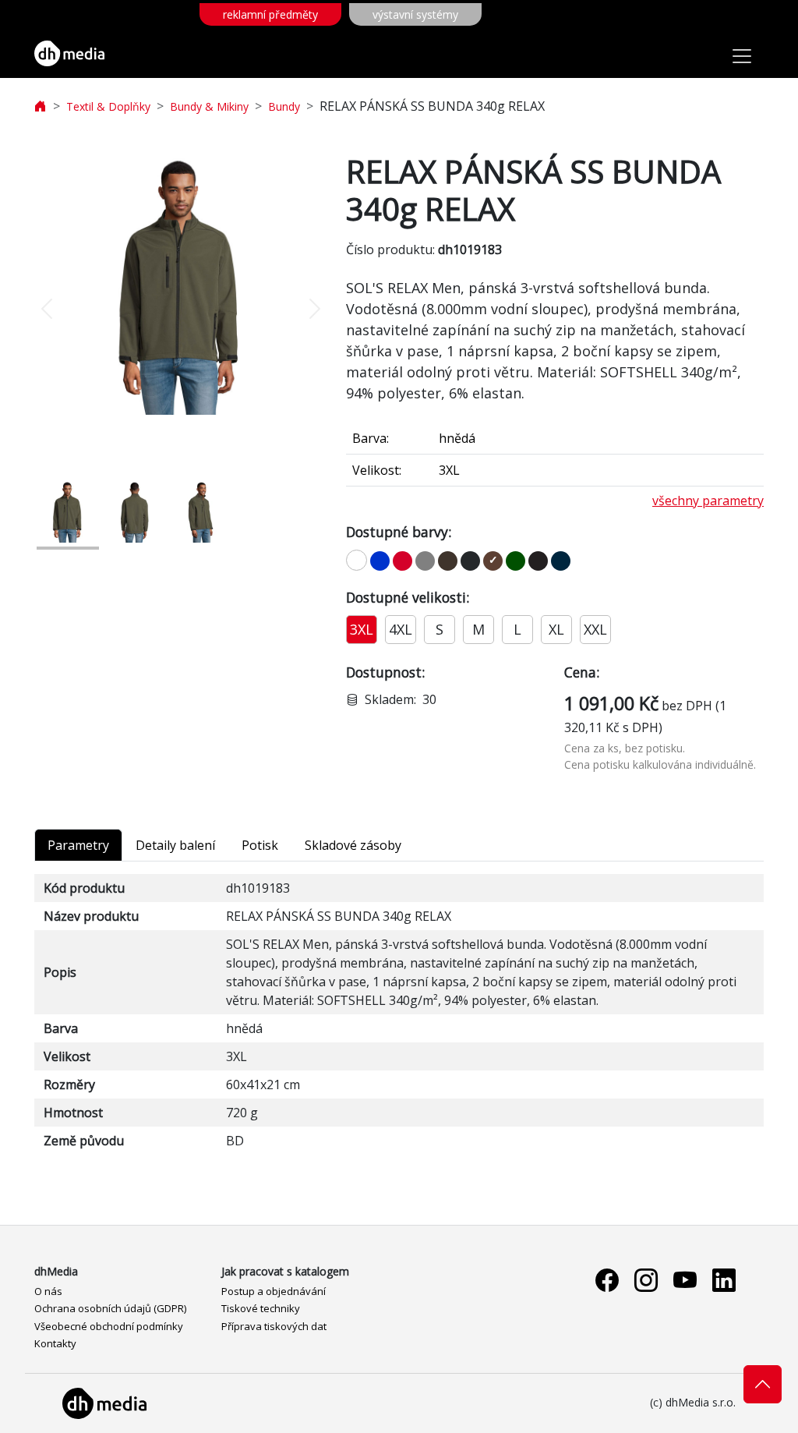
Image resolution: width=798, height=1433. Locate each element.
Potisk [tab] (260, 845)
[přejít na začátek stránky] (762, 1384)
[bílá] (356, 560)
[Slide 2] (135, 511)
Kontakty (55, 1343)
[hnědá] (493, 561)
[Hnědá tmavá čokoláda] (447, 561)
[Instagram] (646, 1281)
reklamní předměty (270, 14)
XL (556, 629)
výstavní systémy (415, 14)
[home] (40, 106)
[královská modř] (380, 561)
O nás (48, 1291)
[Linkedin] (724, 1281)
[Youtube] (685, 1281)
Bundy (284, 106)
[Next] (305, 309)
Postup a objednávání (273, 1291)
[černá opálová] (538, 561)
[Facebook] (607, 1281)
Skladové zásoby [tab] (353, 845)
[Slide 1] (68, 511)
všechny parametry (708, 500)
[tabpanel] (399, 1014)
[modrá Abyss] (560, 561)
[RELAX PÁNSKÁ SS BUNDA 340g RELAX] (181, 284)
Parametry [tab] (78, 845)
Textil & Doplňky (108, 106)
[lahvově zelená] (515, 561)
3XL (361, 629)
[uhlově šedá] (470, 561)
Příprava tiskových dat (274, 1326)
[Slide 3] (202, 511)
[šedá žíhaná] (425, 561)
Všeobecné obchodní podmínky (108, 1326)
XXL (595, 629)
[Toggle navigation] (742, 56)
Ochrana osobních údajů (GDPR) (110, 1308)
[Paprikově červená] (402, 561)
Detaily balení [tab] (175, 845)
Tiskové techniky (260, 1308)
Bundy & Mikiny (209, 106)
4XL (400, 629)
